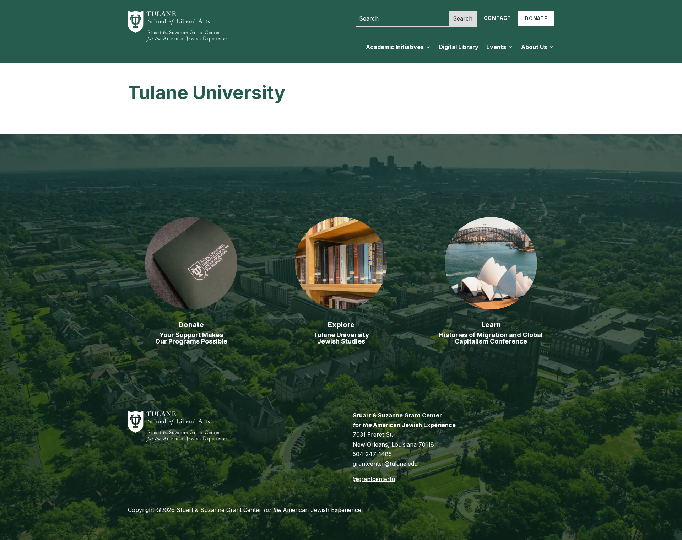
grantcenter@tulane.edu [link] (385, 463)
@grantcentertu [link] (374, 478)
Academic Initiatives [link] (395, 47)
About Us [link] (534, 47)
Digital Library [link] (458, 47)
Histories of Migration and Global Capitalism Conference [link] (491, 338)
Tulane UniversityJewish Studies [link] (341, 338)
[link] (172, 39)
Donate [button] (536, 18)
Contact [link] (497, 18)
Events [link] (496, 47)
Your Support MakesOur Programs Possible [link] (191, 338)
